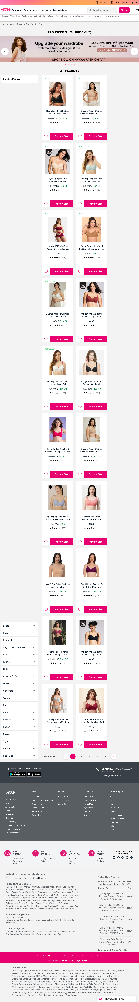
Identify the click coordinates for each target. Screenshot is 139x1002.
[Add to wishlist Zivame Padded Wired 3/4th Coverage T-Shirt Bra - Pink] (46, 677)
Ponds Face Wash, (32, 990)
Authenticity (10, 807)
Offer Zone (88, 797)
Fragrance (114, 822)
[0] (65, 64)
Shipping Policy (62, 956)
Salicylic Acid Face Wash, (51, 992)
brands (27, 10)
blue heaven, (61, 984)
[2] (71, 64)
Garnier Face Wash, (80, 987)
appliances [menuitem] (27, 16)
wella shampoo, (83, 981)
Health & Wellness (117, 819)
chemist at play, (35, 976)
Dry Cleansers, (59, 995)
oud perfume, (36, 981)
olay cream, (90, 976)
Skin (111, 800)
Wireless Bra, (26, 934)
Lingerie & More (16, 24)
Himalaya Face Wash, (61, 987)
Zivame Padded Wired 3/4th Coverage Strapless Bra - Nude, (39, 892)
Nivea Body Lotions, (67, 990)
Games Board (63, 800)
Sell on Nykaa (37, 815)
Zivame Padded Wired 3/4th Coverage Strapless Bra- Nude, (39, 906)
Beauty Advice (60, 10)
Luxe (112, 830)
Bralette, (20, 931)
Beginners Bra (54, 934)
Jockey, (23, 920)
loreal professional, (60, 976)
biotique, (66, 970)
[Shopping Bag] (137, 10)
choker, (26, 981)
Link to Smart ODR (12, 833)
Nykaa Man (88, 804)
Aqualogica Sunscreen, (29, 992)
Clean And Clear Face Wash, (89, 992)
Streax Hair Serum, (49, 990)
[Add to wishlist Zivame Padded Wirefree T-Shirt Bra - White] (46, 339)
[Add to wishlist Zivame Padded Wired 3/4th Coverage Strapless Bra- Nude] (80, 474)
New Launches (90, 800)
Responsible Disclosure (15, 825)
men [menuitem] (89, 16)
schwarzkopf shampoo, (44, 984)
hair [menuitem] (18, 16)
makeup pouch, (50, 981)
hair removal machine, (102, 979)
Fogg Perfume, (69, 992)
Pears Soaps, (28, 995)
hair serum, (35, 970)
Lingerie (42, 878)
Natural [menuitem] (50, 16)
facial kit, (103, 970)
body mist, (70, 981)
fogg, (98, 976)
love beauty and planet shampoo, (34, 973)
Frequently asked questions (43, 800)
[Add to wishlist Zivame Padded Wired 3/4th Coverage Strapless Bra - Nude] (80, 136)
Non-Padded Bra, (40, 934)
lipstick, (15, 970)
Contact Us (36, 797)
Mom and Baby (116, 815)
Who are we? (10, 800)
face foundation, (84, 979)
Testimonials (10, 814)
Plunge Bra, (15, 934)
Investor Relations (12, 829)
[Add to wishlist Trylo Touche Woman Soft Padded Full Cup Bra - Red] (80, 744)
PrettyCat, (53, 920)
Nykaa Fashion (45, 10)
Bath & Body (115, 808)
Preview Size (62, 136)
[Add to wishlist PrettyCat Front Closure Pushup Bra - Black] (80, 406)
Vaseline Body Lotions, (86, 990)
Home (3, 24)
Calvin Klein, (11, 917)
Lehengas (18, 878)
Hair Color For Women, (99, 987)
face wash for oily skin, (79, 973)
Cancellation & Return (40, 808)
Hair (111, 804)
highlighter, (25, 970)
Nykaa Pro (88, 811)
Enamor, (37, 920)
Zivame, (15, 920)
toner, (102, 973)
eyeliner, (54, 973)
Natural (113, 826)
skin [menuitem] (12, 16)
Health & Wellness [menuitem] (77, 16)
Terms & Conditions (45, 956)
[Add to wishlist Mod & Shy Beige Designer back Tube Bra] (46, 609)
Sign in (124, 10)
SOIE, (61, 920)
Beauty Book (63, 797)
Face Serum (71, 995)
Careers (8, 803)
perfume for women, (89, 970)
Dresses (27, 878)
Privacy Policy (96, 956)
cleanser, (23, 976)
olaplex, (61, 981)
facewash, (23, 984)
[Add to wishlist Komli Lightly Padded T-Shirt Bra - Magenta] (80, 609)
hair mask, (63, 973)
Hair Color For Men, (43, 995)
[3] (74, 64)
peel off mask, (74, 984)
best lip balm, (87, 984)
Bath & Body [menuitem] (39, 16)
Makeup (113, 797)
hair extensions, (77, 976)
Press (7, 811)
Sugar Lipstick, (103, 990)
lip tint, (105, 976)
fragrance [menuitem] (97, 16)
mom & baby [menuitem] (61, 16)
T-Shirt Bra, (11, 931)
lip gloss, (74, 970)
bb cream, (112, 970)
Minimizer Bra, (55, 931)
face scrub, (99, 984)
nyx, (31, 984)
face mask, (56, 970)
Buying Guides (63, 804)
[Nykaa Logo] (5, 9)
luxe (34, 10)
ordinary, (95, 973)
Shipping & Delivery (39, 811)
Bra (27, 24)
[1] (68, 64)
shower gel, (34, 979)
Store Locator (37, 804)
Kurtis (35, 878)
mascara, (47, 976)
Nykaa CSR (9, 818)
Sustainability (10, 822)
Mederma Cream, (25, 987)
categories (17, 10)
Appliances (114, 811)
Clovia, (30, 920)
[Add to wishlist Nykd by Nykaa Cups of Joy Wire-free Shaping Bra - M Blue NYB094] (46, 541)
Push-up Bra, (30, 931)
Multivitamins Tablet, (42, 987)
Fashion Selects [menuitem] (111, 16)
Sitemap (87, 815)
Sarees (9, 878)
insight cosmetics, (68, 979)
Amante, (45, 920)
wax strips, (24, 979)
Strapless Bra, (43, 931)
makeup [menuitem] (4, 16)
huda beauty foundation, (101, 981)
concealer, (46, 970)
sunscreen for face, (50, 979)
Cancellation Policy (79, 956)
